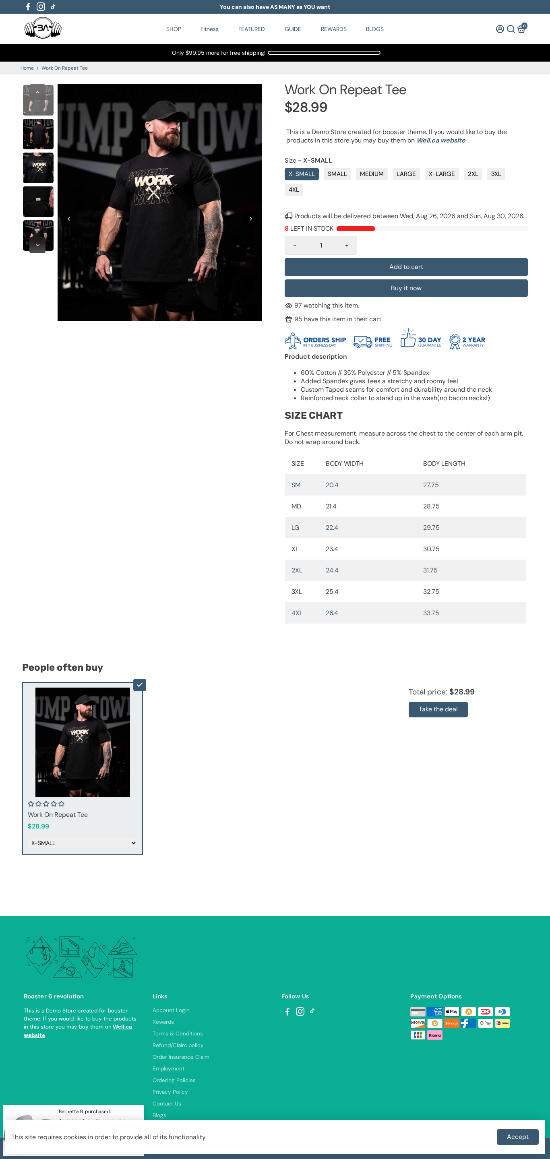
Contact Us (167, 1103)
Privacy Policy (170, 1092)
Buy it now (406, 288)
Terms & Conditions (178, 1033)
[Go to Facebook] (28, 7)
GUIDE (293, 29)
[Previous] (37, 92)
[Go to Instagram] (41, 7)
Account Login (171, 1010)
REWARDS (334, 29)
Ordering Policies (174, 1080)
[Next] (37, 245)
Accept (518, 1136)
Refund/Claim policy (178, 1045)
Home (27, 68)
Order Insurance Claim (181, 1057)
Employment (168, 1068)
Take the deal (438, 709)
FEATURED (251, 29)
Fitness (210, 29)
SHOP (173, 29)
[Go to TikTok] (53, 7)
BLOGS (375, 29)
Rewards (163, 1022)
